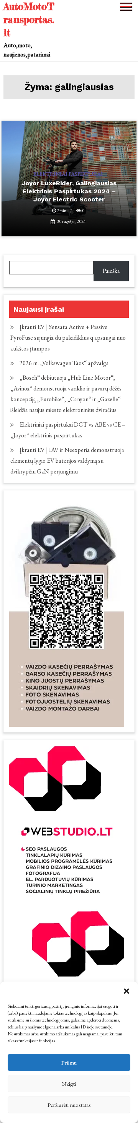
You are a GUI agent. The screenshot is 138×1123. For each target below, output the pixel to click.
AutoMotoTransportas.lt (28, 19)
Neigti (69, 1083)
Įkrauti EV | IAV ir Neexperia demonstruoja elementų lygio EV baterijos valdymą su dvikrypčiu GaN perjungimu (67, 460)
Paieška (111, 271)
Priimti (69, 1062)
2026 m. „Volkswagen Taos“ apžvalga (64, 363)
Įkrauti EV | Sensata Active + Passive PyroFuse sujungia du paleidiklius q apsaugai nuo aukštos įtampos (68, 337)
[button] (126, 991)
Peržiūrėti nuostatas (69, 1104)
